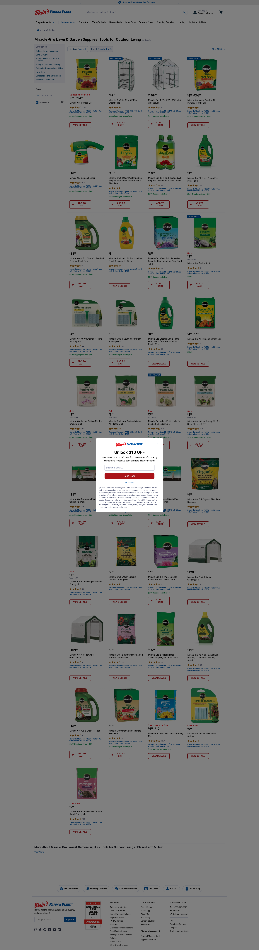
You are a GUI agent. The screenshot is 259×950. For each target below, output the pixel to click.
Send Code (129, 475)
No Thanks (129, 482)
